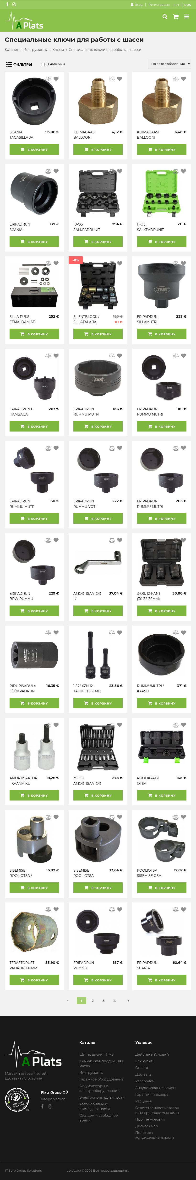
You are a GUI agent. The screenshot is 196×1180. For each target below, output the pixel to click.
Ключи (58, 49)
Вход (138, 4)
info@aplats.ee (53, 1099)
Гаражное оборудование (101, 1079)
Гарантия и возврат (152, 1094)
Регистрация (159, 4)
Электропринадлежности (102, 1097)
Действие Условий (152, 1054)
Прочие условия (150, 1119)
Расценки (143, 1101)
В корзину (37, 150)
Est (177, 5)
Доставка (143, 1074)
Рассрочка (144, 1081)
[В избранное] (56, 79)
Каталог (12, 49)
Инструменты (35, 49)
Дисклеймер (146, 1126)
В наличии (55, 64)
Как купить (144, 1061)
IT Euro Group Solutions (23, 1170)
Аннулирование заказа (155, 1088)
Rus (187, 5)
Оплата (141, 1068)
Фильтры (22, 64)
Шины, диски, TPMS (96, 1054)
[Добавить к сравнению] (48, 79)
